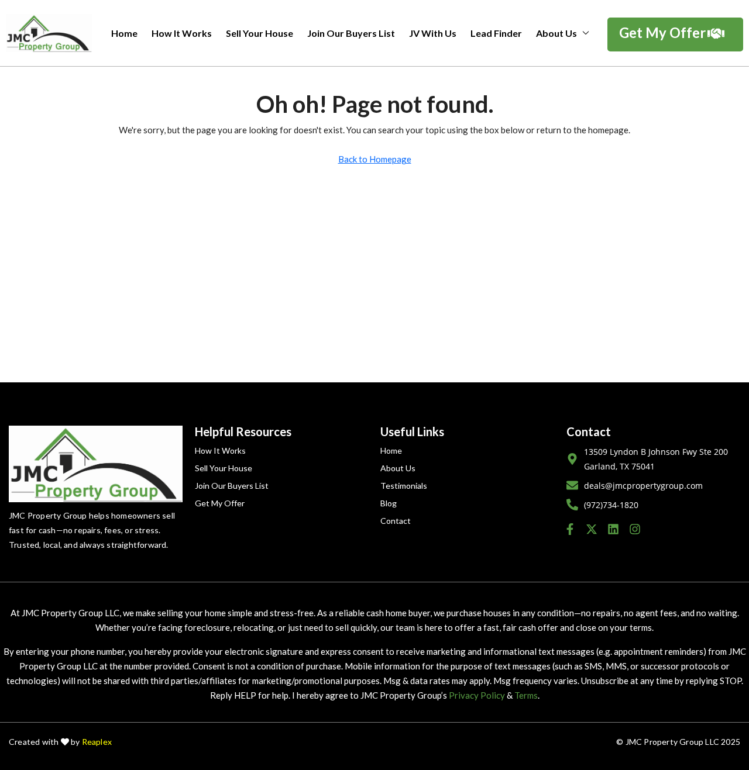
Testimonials (403, 486)
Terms (526, 695)
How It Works (182, 33)
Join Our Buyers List (351, 33)
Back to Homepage (374, 159)
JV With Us (432, 33)
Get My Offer (220, 503)
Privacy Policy (477, 695)
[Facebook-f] (570, 529)
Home (124, 33)
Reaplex (97, 742)
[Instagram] (635, 529)
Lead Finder (496, 33)
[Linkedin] (613, 529)
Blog (388, 503)
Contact (395, 521)
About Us (556, 33)
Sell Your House (259, 33)
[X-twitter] (592, 529)
